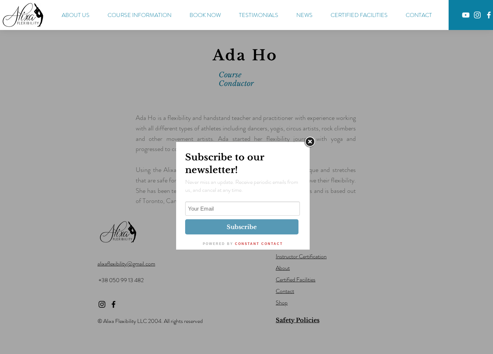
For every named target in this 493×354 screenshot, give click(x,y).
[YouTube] (465, 15)
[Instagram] (477, 15)
